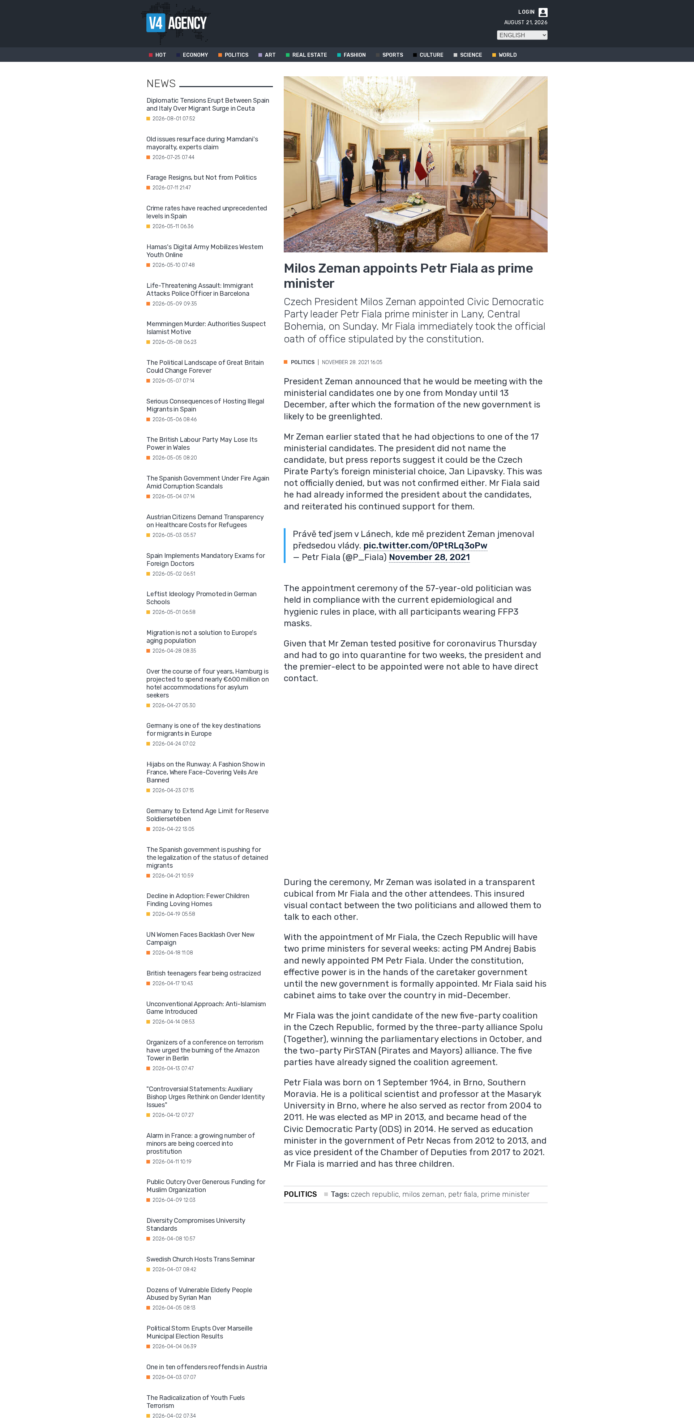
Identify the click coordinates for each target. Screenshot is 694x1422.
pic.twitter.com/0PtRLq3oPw (425, 546)
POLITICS (236, 55)
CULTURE (432, 55)
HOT (160, 55)
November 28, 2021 (429, 557)
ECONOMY (195, 55)
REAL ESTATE (309, 55)
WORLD (508, 55)
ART (270, 55)
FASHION (355, 55)
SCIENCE (471, 55)
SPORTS (392, 55)
